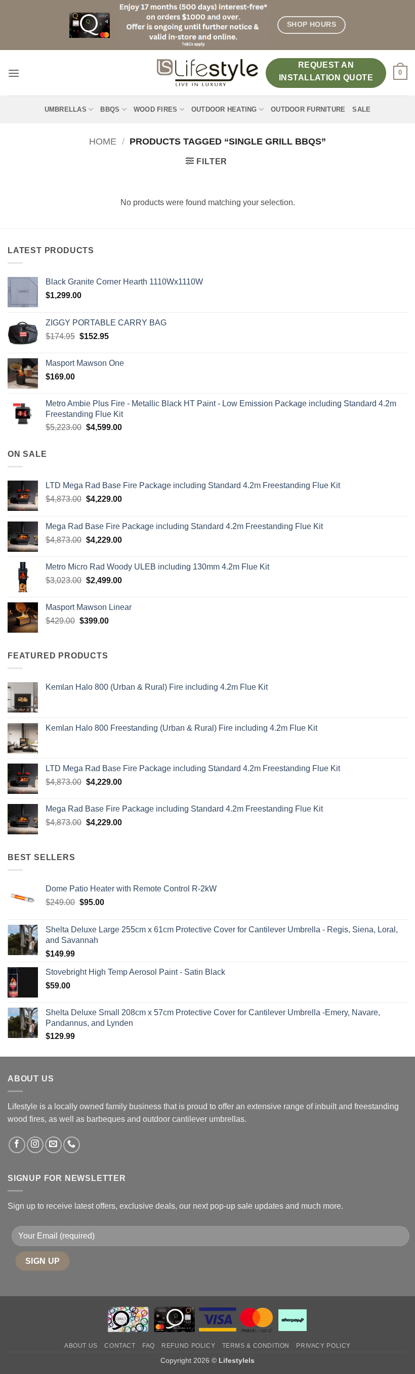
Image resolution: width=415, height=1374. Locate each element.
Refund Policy (188, 1345)
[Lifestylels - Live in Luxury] (207, 72)
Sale (361, 109)
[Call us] (71, 1144)
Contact (119, 1345)
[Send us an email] (53, 1144)
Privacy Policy (323, 1345)
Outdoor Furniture (308, 109)
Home (102, 141)
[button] (14, 73)
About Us (81, 1345)
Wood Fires (156, 109)
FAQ (148, 1345)
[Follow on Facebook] (17, 1144)
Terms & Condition (255, 1345)
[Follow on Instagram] (35, 1144)
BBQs (109, 109)
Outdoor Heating (224, 109)
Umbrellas (66, 109)
